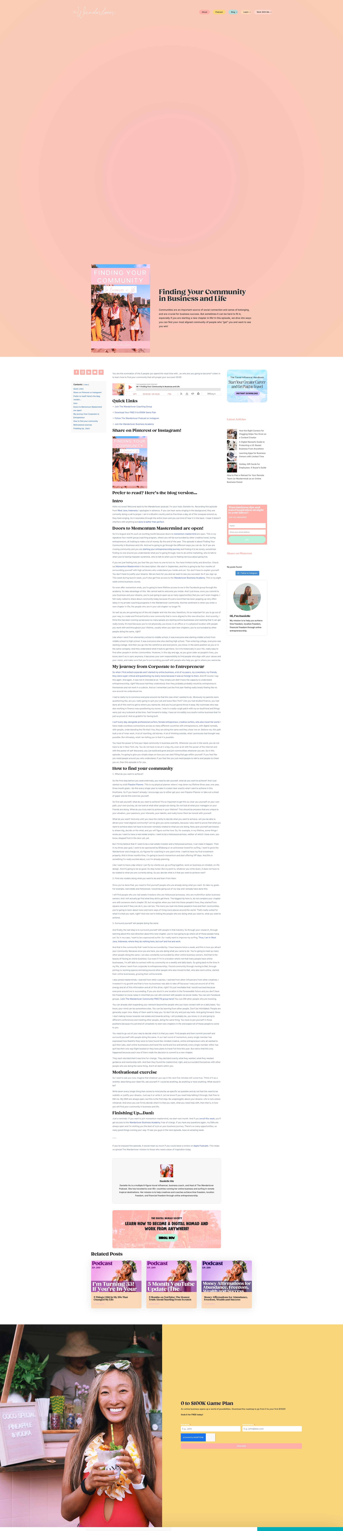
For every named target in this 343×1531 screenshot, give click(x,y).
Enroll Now (167, 1237)
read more (99, 1304)
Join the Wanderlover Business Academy (134, 424)
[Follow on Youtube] (94, 372)
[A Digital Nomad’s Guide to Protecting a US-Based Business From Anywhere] (232, 445)
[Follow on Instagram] (82, 372)
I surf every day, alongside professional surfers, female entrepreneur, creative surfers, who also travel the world (165, 722)
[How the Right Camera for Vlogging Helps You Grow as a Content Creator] (232, 434)
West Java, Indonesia (128, 510)
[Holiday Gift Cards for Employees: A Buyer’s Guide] (232, 468)
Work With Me (263, 12)
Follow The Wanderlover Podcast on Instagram (137, 418)
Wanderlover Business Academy (189, 578)
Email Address (248, 1425)
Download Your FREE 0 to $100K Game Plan (135, 412)
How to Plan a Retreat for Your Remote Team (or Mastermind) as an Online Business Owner (245, 478)
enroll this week (207, 1118)
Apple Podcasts (200, 1145)
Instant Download (247, 393)
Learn (245, 12)
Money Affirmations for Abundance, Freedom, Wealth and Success (226, 1298)
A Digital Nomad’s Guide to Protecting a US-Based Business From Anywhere (252, 445)
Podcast (219, 12)
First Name (186, 1425)
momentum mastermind (185, 534)
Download (241, 1446)
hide (86, 385)
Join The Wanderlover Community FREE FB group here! (147, 999)
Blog (233, 12)
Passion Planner (135, 784)
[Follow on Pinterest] (101, 372)
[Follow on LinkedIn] (88, 372)
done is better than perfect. (151, 522)
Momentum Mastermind (127, 566)
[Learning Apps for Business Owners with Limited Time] (232, 457)
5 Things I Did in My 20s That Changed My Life (111, 1298)
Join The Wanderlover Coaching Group (133, 406)
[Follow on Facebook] (76, 372)
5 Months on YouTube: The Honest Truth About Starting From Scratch (170, 1298)
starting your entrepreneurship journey (161, 549)
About (204, 12)
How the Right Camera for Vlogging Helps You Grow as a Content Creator (252, 434)
